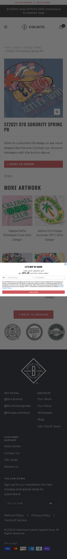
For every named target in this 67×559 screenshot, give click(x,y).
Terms (10, 288)
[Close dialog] (65, 264)
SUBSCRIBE (33, 292)
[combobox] (5, 277)
